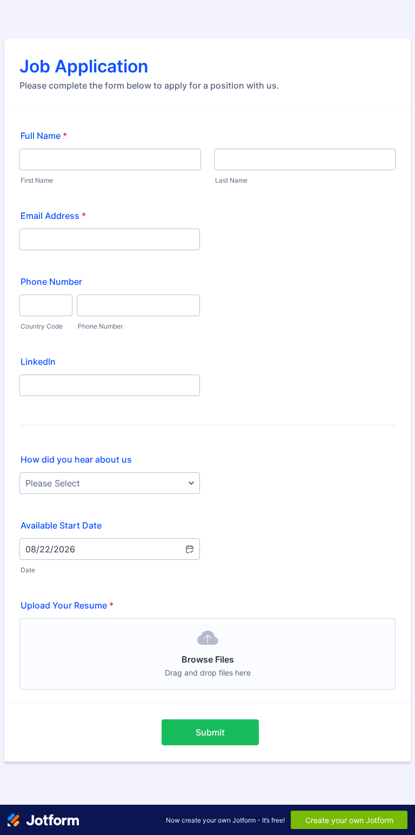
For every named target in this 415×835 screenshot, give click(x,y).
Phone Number (51, 281)
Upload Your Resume (67, 605)
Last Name (231, 180)
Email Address (53, 215)
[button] (189, 549)
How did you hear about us (76, 459)
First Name (37, 180)
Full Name (44, 135)
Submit (210, 732)
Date (28, 570)
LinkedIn (38, 361)
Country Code (42, 326)
